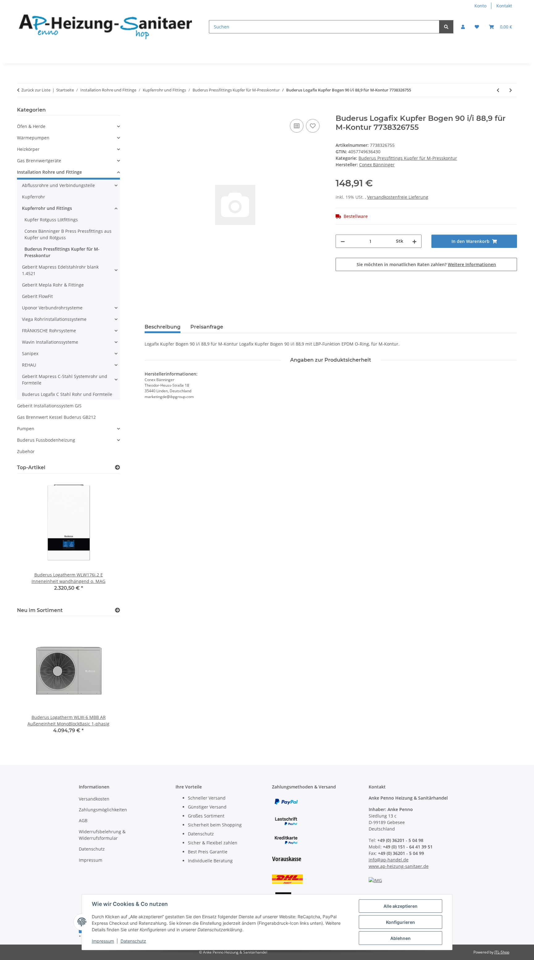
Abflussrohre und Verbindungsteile (58, 185)
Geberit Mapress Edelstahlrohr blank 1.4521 (60, 270)
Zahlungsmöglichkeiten (103, 810)
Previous (32, 681)
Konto (480, 6)
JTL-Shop (501, 952)
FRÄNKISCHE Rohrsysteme (49, 330)
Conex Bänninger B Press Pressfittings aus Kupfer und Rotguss (68, 234)
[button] (463, 26)
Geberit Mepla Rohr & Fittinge (53, 285)
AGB (83, 820)
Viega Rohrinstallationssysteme (54, 319)
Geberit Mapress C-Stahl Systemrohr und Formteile (64, 379)
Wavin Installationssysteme (50, 342)
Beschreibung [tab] (162, 327)
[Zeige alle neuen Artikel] (117, 610)
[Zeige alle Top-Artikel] (117, 467)
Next (105, 681)
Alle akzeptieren (400, 906)
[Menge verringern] (343, 241)
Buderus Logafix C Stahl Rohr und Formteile (67, 394)
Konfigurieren (400, 922)
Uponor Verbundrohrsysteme (52, 308)
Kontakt (504, 6)
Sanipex (30, 353)
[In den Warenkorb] (150, 110)
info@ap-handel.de (389, 860)
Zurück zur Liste (35, 90)
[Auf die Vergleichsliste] (296, 126)
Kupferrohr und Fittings (47, 208)
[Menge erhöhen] (414, 241)
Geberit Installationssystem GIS (49, 406)
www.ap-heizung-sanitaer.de (399, 866)
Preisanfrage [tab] (206, 327)
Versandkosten (94, 799)
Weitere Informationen (472, 264)
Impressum (103, 941)
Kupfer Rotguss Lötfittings (51, 220)
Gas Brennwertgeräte (39, 161)
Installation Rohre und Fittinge (49, 172)
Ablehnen (400, 938)
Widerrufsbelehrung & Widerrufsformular (102, 835)
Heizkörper (28, 149)
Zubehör (26, 451)
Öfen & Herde (31, 126)
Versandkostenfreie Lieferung (397, 197)
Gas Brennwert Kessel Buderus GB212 (56, 417)
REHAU (29, 365)
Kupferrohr (33, 197)
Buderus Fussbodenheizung (46, 440)
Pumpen (25, 428)
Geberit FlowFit (37, 296)
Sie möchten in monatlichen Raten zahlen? (426, 264)
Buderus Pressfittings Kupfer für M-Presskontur (407, 158)
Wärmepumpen (33, 138)
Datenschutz (133, 941)
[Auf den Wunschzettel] (313, 126)
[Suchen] (446, 26)
